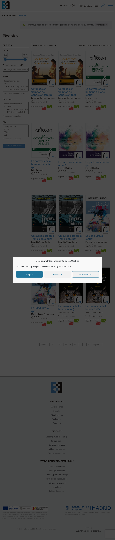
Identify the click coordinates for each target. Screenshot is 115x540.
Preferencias (85, 274)
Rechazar (57, 274)
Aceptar (29, 274)
